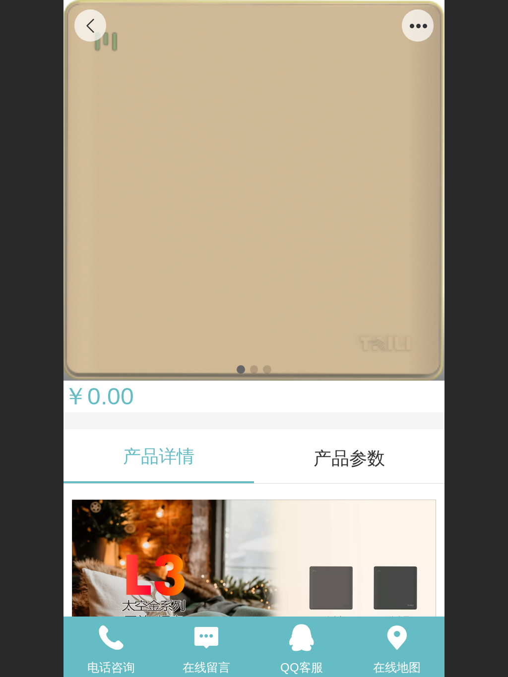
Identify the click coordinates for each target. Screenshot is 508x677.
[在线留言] (206, 638)
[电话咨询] (111, 638)
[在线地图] (396, 638)
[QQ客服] (301, 638)
